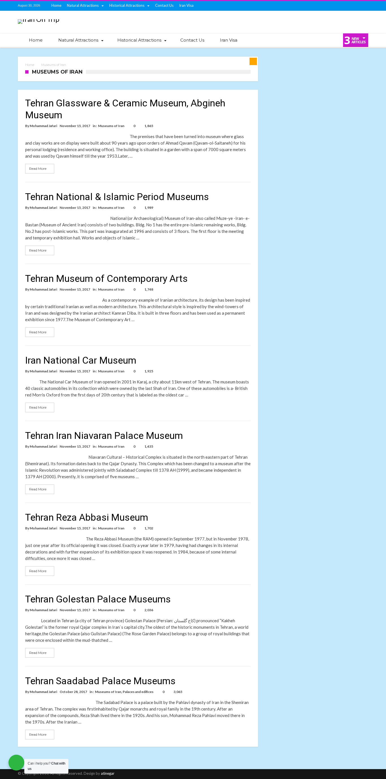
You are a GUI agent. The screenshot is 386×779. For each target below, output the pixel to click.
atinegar (107, 773)
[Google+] (321, 6)
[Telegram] (363, 6)
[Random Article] (322, 40)
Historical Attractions (126, 5)
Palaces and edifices (138, 692)
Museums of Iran (111, 126)
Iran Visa (186, 5)
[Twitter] (311, 6)
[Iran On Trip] (38, 19)
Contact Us (164, 5)
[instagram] (353, 6)
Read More (37, 168)
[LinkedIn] (332, 6)
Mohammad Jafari (43, 126)
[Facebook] (300, 6)
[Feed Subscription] (253, 61)
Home (56, 5)
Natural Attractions (83, 5)
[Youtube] (342, 6)
